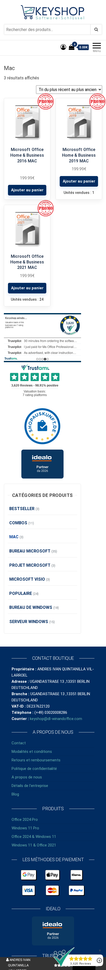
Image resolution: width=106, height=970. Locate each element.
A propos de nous (27, 777)
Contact (19, 743)
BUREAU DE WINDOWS (30, 607)
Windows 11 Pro (25, 828)
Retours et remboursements (36, 760)
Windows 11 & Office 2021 (34, 845)
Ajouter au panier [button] (27, 190)
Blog (15, 794)
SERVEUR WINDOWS (28, 621)
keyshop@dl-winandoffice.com (56, 718)
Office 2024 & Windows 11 (34, 836)
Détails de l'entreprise (30, 785)
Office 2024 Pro (25, 819)
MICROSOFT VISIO (27, 579)
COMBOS (18, 522)
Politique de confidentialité (34, 768)
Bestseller (21, 508)
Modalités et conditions (32, 751)
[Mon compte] (63, 47)
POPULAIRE (20, 593)
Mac (14, 536)
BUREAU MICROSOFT (29, 551)
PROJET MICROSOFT (29, 565)
